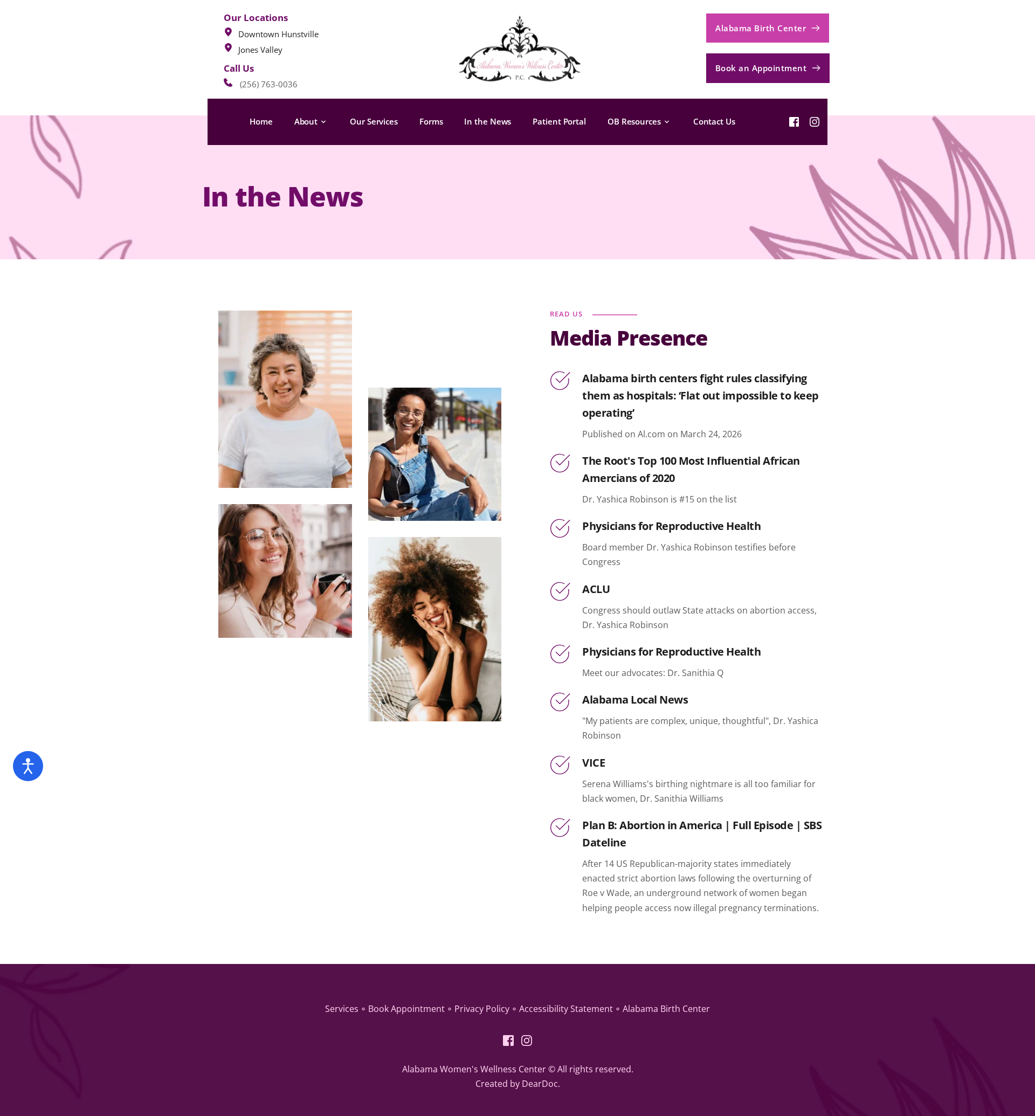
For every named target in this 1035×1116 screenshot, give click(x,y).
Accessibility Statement (567, 1009)
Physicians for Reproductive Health (671, 526)
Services (341, 1009)
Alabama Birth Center (666, 1009)
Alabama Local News (635, 699)
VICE (593, 762)
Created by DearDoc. (517, 1084)
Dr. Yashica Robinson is (630, 499)
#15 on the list (708, 499)
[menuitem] (261, 122)
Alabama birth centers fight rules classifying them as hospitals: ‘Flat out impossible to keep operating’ (701, 395)
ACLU (596, 589)
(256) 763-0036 (269, 84)
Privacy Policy (481, 1009)
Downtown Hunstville (278, 34)
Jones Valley (260, 49)
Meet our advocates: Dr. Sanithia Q (652, 673)
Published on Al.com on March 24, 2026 (662, 434)
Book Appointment (406, 1009)
